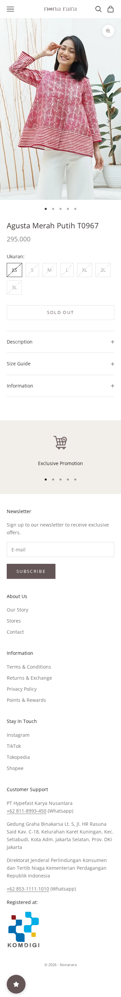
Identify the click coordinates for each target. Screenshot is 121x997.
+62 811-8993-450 (26, 811)
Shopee (15, 768)
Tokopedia (18, 757)
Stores (14, 621)
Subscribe (31, 571)
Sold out (60, 312)
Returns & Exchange (29, 678)
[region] (60, 450)
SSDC (72, 980)
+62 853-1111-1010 (28, 889)
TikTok (14, 746)
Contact (15, 632)
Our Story (17, 609)
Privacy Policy (22, 689)
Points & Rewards (26, 700)
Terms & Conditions (29, 667)
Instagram (18, 735)
